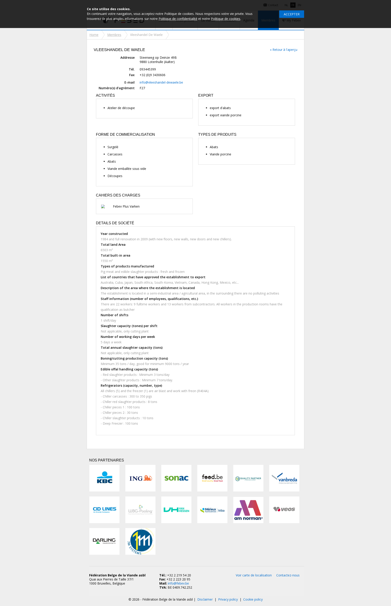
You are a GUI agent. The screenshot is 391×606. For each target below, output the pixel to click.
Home (93, 35)
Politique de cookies (225, 18)
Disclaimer (205, 599)
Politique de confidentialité (178, 18)
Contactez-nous (288, 575)
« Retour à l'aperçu (283, 49)
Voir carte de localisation (254, 575)
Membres (114, 35)
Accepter (292, 14)
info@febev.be (178, 583)
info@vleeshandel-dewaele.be (161, 82)
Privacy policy (228, 599)
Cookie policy (253, 599)
